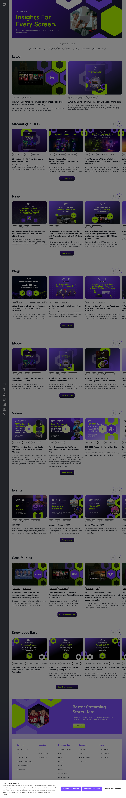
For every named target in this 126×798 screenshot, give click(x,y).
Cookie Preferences (113, 789)
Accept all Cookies (92, 789)
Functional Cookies (71, 789)
